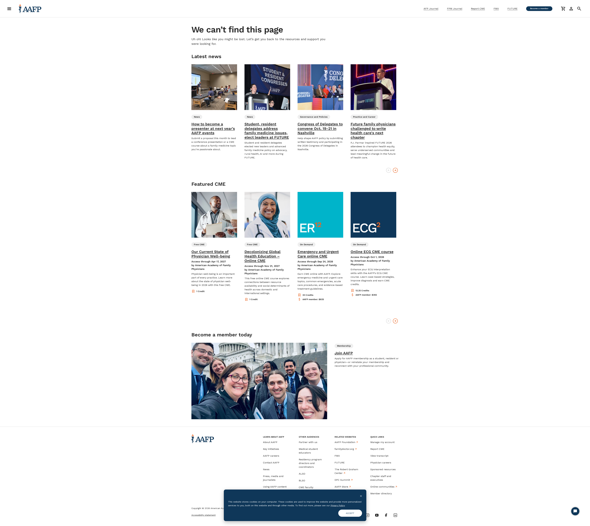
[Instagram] (367, 515)
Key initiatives (271, 449)
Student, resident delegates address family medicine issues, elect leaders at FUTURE (266, 131)
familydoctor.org (344, 449)
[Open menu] (9, 8)
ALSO (302, 473)
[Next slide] (395, 170)
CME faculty (306, 487)
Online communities (382, 486)
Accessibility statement (203, 515)
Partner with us (308, 442)
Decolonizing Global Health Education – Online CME (262, 256)
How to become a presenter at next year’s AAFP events (213, 128)
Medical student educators (308, 451)
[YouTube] (376, 515)
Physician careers (380, 462)
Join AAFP (344, 353)
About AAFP (270, 442)
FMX (496, 8)
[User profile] (571, 8)
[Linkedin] (395, 515)
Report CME (478, 8)
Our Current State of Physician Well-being (210, 254)
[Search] (579, 8)
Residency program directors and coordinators (310, 463)
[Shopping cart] (563, 8)
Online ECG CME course (372, 252)
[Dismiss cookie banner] (361, 496)
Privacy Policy (338, 505)
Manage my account (382, 442)
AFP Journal (431, 8)
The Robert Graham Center (346, 471)
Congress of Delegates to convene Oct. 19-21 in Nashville (320, 128)
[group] (214, 107)
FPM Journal (454, 8)
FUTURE (512, 8)
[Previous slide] (388, 170)
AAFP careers (271, 455)
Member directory (381, 493)
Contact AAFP (271, 462)
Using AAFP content (275, 486)
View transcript (379, 455)
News (266, 469)
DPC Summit (342, 479)
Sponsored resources (383, 469)
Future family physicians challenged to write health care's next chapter (373, 131)
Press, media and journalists (273, 478)
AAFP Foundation (345, 442)
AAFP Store (341, 486)
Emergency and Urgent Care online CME (318, 254)
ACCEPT (350, 513)
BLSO (302, 480)
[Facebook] (386, 515)
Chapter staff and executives (380, 478)
